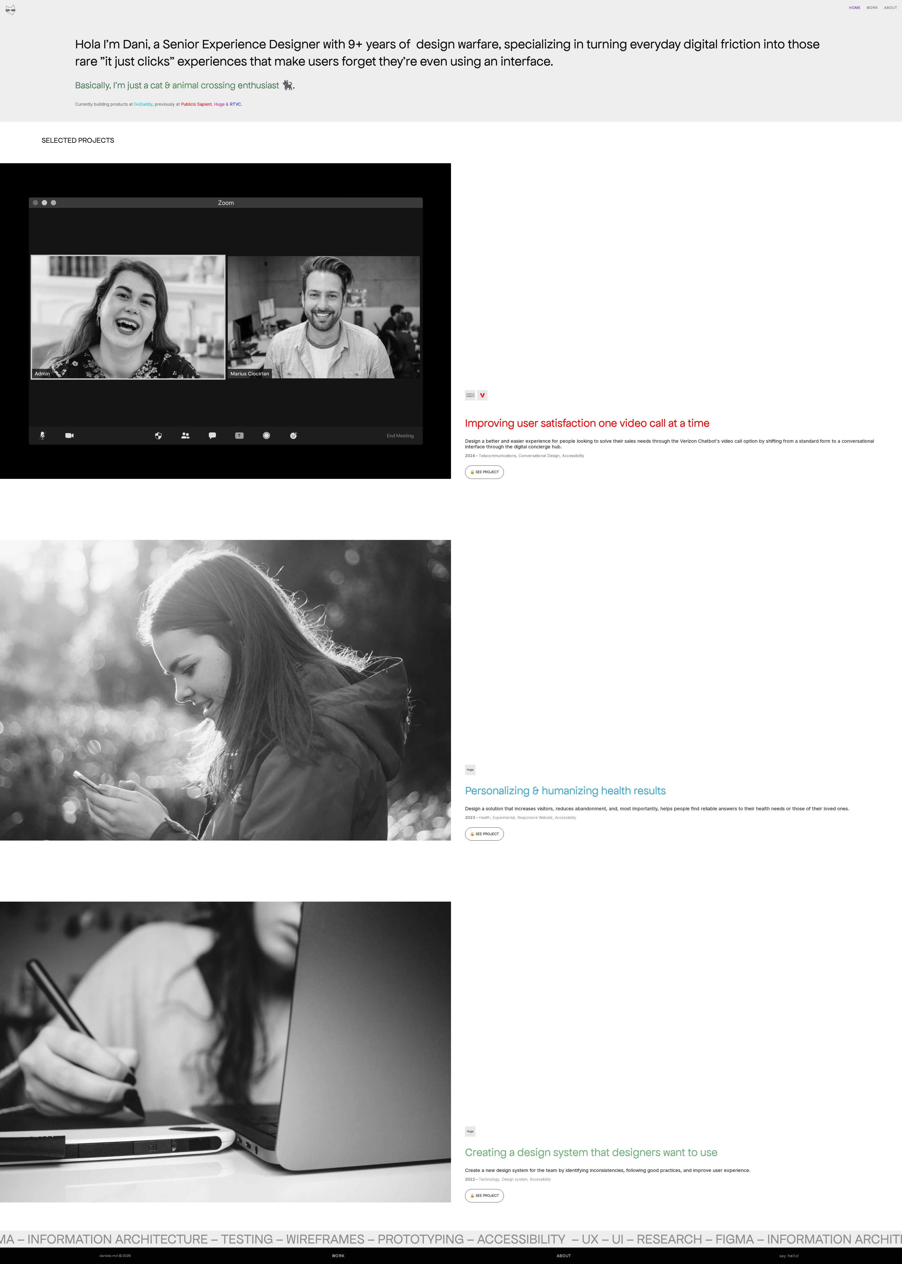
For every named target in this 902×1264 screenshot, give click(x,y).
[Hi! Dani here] (10, 10)
